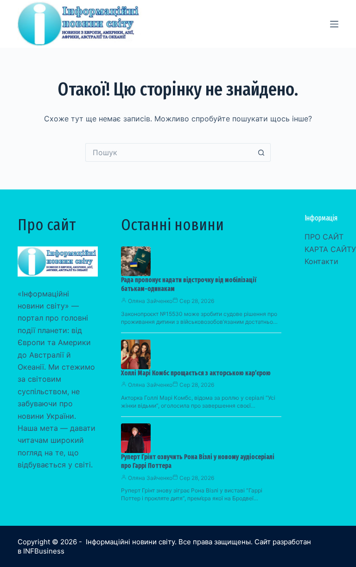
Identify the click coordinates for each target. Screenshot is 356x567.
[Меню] (334, 24)
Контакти (321, 261)
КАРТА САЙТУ (330, 249)
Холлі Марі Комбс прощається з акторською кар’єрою (196, 373)
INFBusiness (43, 551)
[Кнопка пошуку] (261, 152)
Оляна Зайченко (150, 300)
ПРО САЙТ (324, 236)
